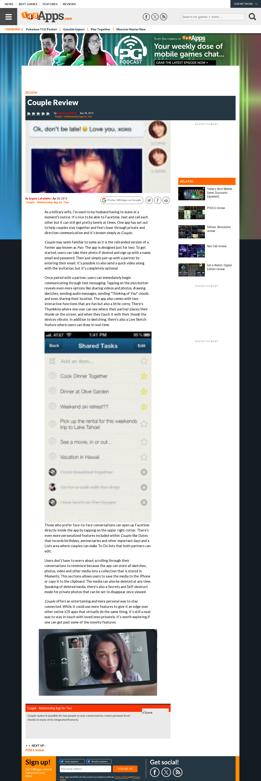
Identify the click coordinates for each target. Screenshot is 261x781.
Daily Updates (72, 761)
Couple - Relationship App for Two (73, 116)
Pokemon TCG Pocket (41, 29)
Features (50, 4)
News (9, 4)
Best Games (28, 4)
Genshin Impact (74, 29)
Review (31, 92)
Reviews (69, 4)
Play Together (100, 29)
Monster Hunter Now (131, 29)
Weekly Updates (99, 761)
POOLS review (34, 750)
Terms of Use (121, 777)
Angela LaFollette (67, 113)
